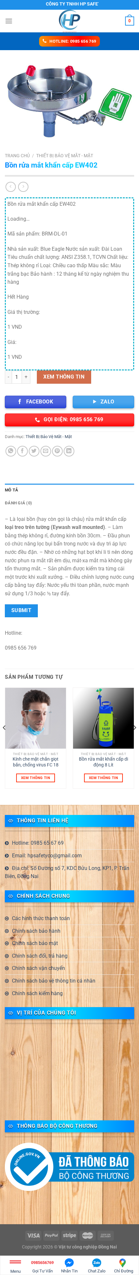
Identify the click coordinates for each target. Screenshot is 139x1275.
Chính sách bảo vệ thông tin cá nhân (53, 981)
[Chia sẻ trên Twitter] (34, 451)
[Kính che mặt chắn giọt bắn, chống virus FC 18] (35, 718)
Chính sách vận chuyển (38, 968)
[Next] (134, 741)
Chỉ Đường (123, 1271)
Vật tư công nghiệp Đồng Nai (88, 1247)
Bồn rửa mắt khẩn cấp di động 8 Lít (103, 761)
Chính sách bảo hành (36, 931)
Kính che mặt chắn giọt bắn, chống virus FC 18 (36, 761)
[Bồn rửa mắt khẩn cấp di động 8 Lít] (103, 718)
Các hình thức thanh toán (41, 918)
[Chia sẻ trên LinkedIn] (69, 451)
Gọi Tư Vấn (42, 1266)
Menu (15, 1271)
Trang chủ (17, 155)
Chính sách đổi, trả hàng (40, 956)
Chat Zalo (96, 1271)
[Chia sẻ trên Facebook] (22, 451)
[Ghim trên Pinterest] (57, 451)
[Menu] (9, 21)
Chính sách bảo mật (35, 943)
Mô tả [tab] (11, 490)
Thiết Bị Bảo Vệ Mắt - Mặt (64, 155)
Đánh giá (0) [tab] (18, 502)
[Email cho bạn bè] (45, 451)
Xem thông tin (63, 377)
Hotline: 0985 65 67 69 (38, 843)
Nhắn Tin (69, 1271)
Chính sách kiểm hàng (37, 993)
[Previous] (4, 741)
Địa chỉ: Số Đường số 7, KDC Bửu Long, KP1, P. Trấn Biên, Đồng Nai (67, 872)
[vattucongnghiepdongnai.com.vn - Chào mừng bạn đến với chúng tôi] (69, 21)
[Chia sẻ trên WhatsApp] (10, 451)
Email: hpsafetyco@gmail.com (47, 855)
